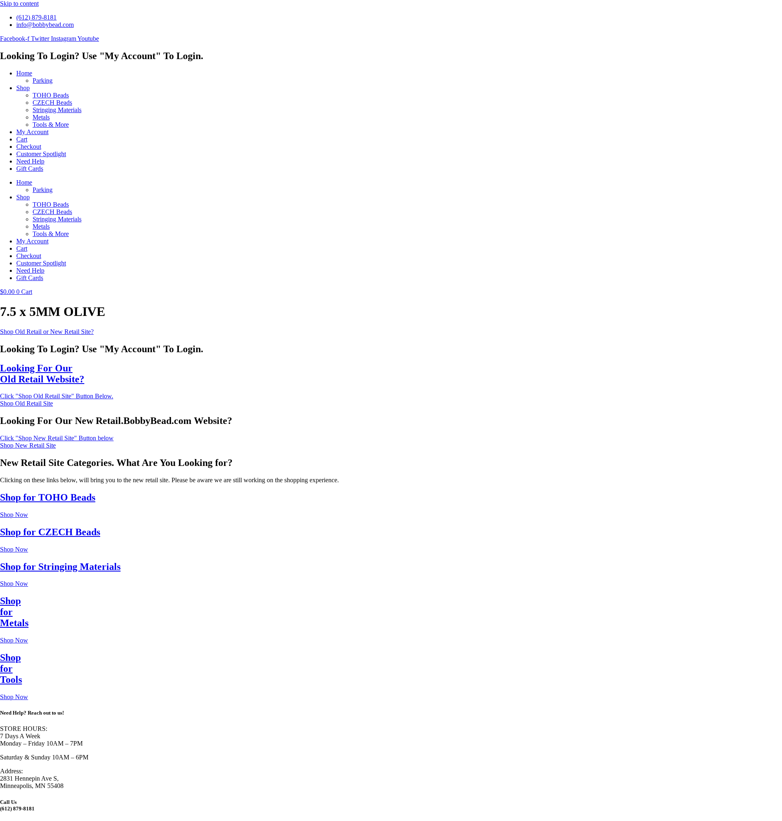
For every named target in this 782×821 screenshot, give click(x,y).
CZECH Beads (52, 102)
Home (24, 73)
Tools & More (51, 124)
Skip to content (19, 3)
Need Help (30, 161)
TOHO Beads (51, 95)
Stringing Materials (57, 109)
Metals (41, 117)
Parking (43, 80)
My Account (32, 131)
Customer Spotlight (41, 153)
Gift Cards (29, 168)
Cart (21, 139)
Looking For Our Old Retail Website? (42, 373)
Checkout (28, 146)
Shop (23, 87)
